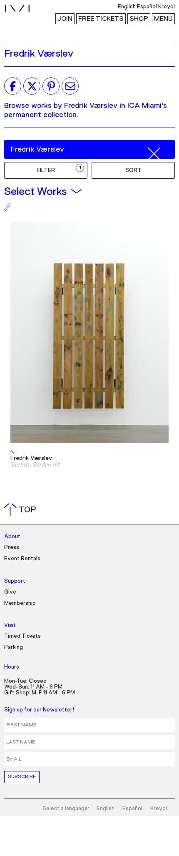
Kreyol (158, 808)
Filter (59, 169)
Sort (133, 170)
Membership (20, 603)
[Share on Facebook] (13, 86)
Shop (138, 18)
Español (132, 808)
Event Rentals (22, 559)
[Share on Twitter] (32, 86)
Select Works (35, 191)
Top (22, 510)
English (105, 808)
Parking (13, 647)
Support (14, 581)
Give (10, 592)
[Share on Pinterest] (51, 86)
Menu (163, 18)
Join (64, 18)
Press (11, 547)
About (12, 536)
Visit (10, 625)
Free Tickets (101, 18)
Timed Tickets (22, 636)
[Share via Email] (70, 86)
